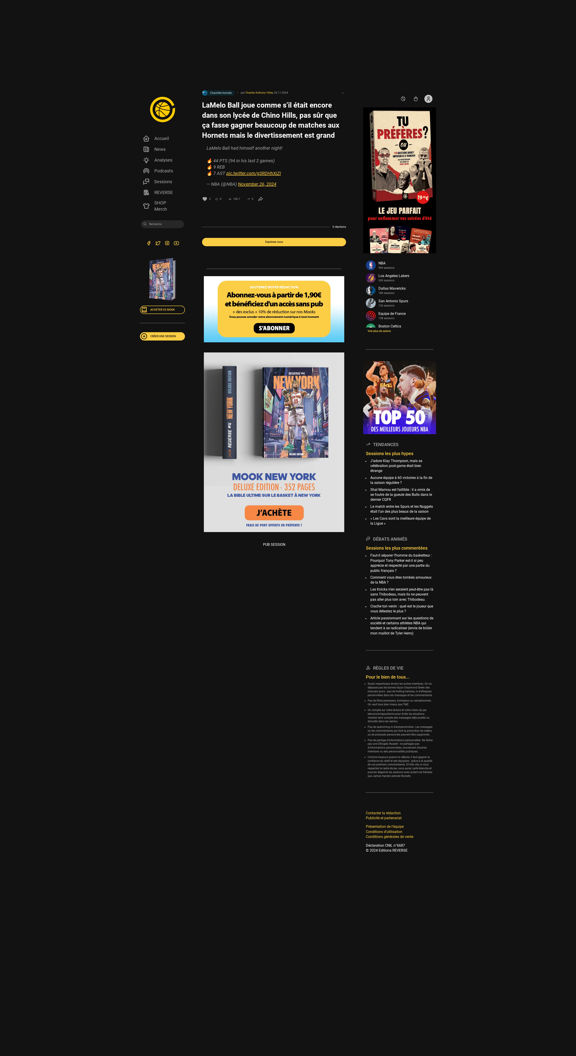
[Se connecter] (428, 99)
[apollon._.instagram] (167, 244)
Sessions (163, 181)
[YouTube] (176, 244)
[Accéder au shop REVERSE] (416, 99)
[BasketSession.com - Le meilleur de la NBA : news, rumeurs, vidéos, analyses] (162, 109)
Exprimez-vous (274, 242)
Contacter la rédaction (383, 813)
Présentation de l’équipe (385, 826)
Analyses (163, 160)
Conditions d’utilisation (384, 832)
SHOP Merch (160, 206)
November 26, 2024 (257, 184)
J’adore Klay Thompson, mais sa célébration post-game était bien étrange (396, 466)
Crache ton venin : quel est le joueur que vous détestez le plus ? (401, 608)
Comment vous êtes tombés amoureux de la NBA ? (401, 579)
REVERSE (163, 192)
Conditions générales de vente (389, 837)
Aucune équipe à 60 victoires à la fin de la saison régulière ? (401, 480)
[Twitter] (158, 244)
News (160, 149)
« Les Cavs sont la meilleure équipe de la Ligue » (400, 520)
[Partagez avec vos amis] (260, 199)
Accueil (161, 138)
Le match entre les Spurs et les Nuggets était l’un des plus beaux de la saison (401, 509)
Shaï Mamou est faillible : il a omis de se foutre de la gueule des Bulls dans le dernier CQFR (401, 494)
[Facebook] (148, 244)
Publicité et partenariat (384, 818)
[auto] (403, 99)
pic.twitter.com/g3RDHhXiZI (253, 173)
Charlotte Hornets (221, 93)
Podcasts (163, 171)
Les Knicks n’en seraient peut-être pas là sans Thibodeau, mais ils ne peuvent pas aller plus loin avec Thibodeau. (401, 594)
